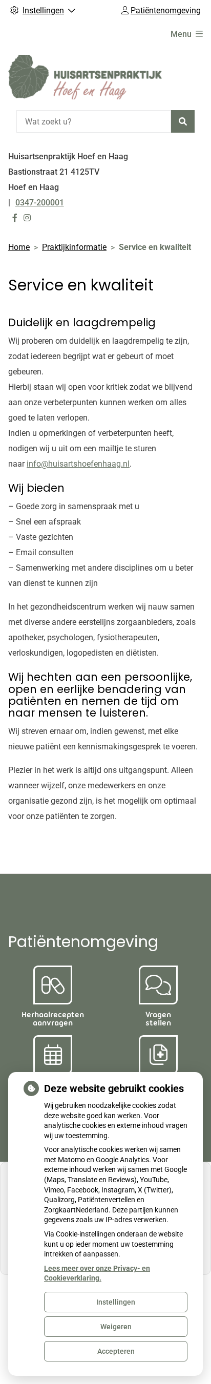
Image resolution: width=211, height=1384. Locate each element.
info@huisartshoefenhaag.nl (78, 464)
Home (19, 247)
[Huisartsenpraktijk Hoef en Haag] (85, 77)
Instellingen (115, 1302)
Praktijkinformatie (74, 247)
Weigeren (116, 1327)
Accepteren (116, 1351)
